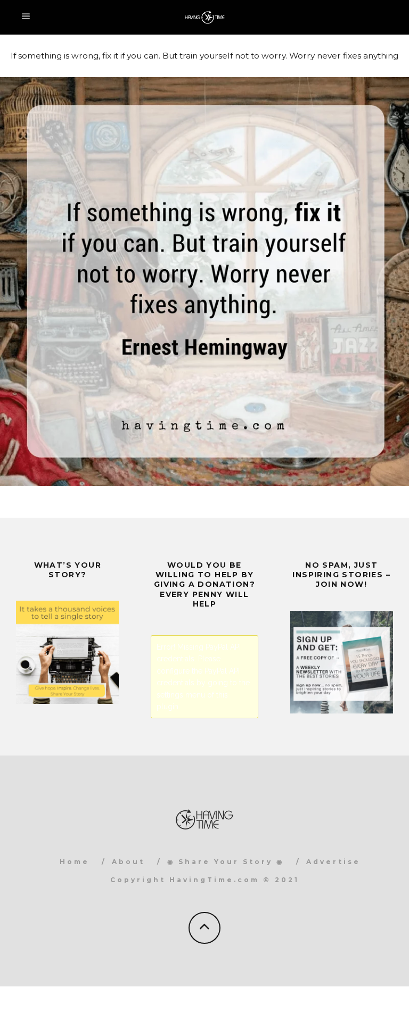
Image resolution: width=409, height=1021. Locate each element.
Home (74, 862)
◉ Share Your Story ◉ (225, 862)
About (128, 862)
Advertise (333, 862)
